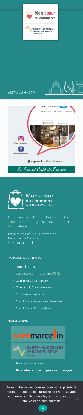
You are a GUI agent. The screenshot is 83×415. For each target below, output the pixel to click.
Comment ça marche (32, 280)
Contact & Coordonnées (34, 287)
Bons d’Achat (25, 266)
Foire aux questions (30, 294)
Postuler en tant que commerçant (45, 370)
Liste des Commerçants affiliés (38, 273)
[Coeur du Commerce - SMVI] (40, 22)
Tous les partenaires (30, 363)
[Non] (77, 398)
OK (43, 408)
